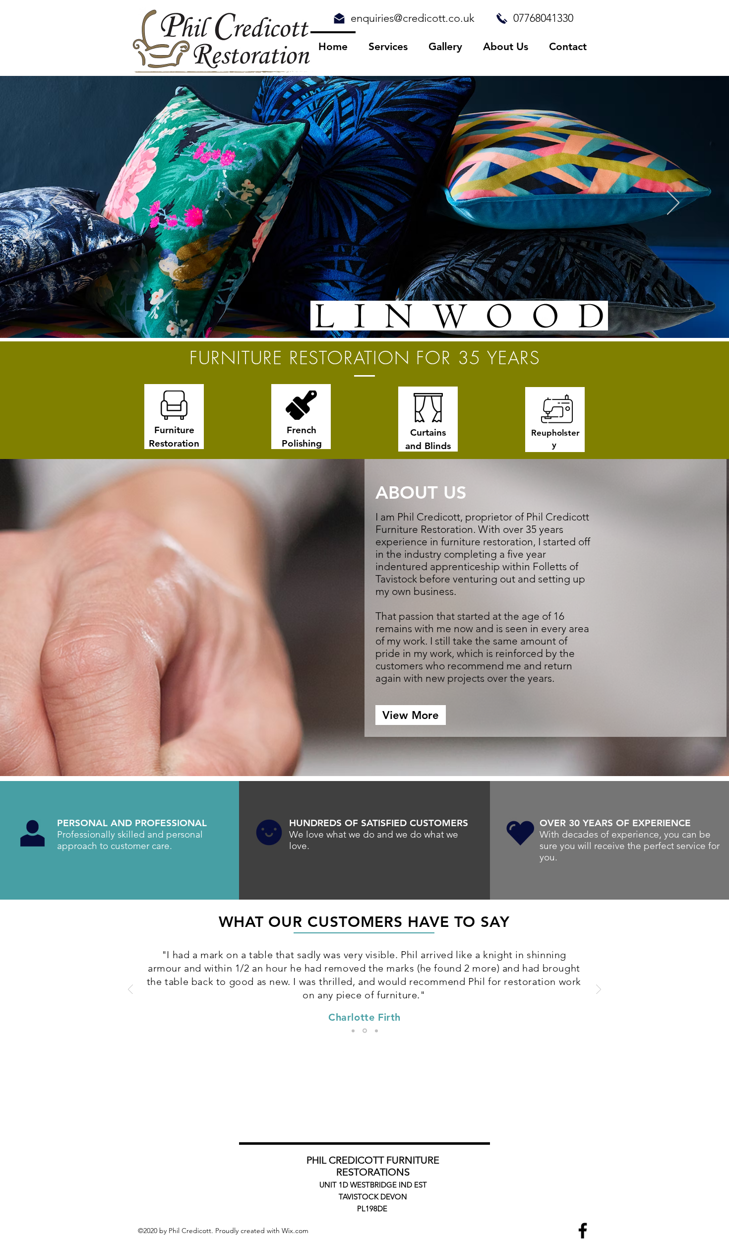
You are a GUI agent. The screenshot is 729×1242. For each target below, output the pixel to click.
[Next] (673, 203)
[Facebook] (582, 1230)
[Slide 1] (355, 318)
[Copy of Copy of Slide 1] (375, 1031)
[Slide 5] (383, 318)
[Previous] (56, 203)
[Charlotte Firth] (353, 1030)
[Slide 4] (346, 318)
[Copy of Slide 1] (364, 1030)
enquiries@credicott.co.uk (413, 18)
